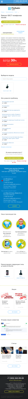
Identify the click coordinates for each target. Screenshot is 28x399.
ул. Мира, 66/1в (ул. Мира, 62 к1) (13, 193)
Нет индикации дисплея (8, 101)
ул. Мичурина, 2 (8, 179)
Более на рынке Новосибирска (21, 252)
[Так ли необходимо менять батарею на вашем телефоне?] (7, 350)
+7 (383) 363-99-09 (20, 1)
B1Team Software (16, 397)
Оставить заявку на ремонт (11, 21)
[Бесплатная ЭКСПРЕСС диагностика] (7, 296)
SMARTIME (9, 397)
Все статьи (14, 366)
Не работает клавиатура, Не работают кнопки (13, 120)
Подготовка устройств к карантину (18, 356)
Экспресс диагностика (7, 252)
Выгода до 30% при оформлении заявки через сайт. (20, 302)
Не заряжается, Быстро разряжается (11, 110)
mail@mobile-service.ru (15, 184)
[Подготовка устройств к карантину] (21, 350)
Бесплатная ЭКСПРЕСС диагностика (5, 302)
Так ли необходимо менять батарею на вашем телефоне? (6, 356)
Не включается (5, 105)
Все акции (14, 311)
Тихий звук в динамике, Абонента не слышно (13, 132)
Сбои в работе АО (6, 128)
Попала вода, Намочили (8, 142)
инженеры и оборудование (21, 233)
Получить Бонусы (14, 64)
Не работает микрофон (8, 124)
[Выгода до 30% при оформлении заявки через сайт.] (21, 296)
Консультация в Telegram (10, 186)
